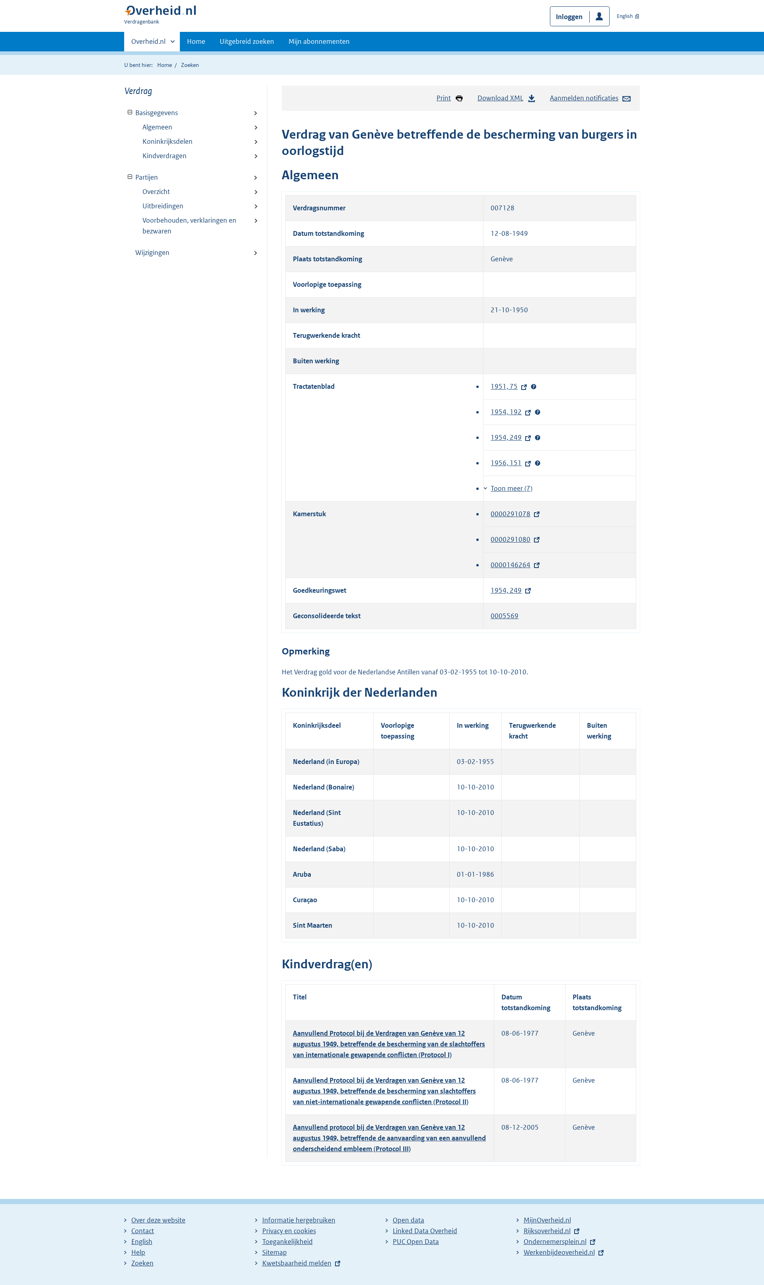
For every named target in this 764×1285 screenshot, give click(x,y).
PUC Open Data (416, 1241)
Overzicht (156, 191)
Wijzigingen (152, 252)
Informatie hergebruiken (298, 1220)
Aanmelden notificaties (584, 98)
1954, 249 (508, 437)
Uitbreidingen (162, 206)
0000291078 (512, 513)
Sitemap (274, 1252)
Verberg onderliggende (130, 112)
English (625, 16)
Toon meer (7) (511, 488)
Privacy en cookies (289, 1230)
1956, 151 (508, 462)
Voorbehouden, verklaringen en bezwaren (189, 225)
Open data (408, 1220)
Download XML (500, 98)
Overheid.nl (148, 44)
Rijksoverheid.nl (549, 1230)
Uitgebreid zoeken (247, 41)
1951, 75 (506, 386)
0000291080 (512, 539)
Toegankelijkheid (287, 1241)
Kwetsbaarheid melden (296, 1263)
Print (444, 98)
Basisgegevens (151, 112)
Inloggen (569, 16)
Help (138, 1252)
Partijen (141, 177)
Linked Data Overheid (425, 1230)
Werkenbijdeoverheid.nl (561, 1252)
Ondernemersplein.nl (557, 1241)
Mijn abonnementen (319, 41)
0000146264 (512, 564)
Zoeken (190, 65)
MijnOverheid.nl (547, 1220)
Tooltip (533, 386)
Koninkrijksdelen (167, 141)
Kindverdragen (164, 155)
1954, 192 (508, 411)
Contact (142, 1230)
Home (196, 41)
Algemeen (157, 127)
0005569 (504, 615)
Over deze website (158, 1220)
